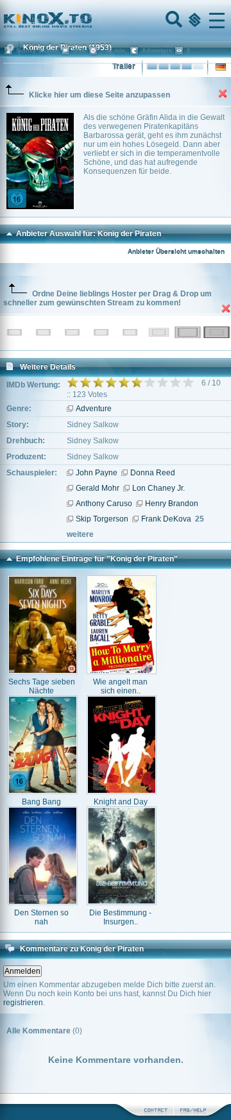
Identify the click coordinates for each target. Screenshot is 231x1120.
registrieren (23, 1002)
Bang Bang (41, 801)
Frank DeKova (166, 518)
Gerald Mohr (97, 488)
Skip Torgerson (102, 518)
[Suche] (172, 20)
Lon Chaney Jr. (158, 488)
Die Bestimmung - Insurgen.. (120, 917)
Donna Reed (152, 472)
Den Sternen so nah (41, 917)
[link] (115, 20)
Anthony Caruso (104, 503)
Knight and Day (121, 801)
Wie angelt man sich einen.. (120, 686)
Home (91, 20)
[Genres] (193, 20)
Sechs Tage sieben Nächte (41, 686)
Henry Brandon (171, 503)
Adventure (94, 408)
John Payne (96, 472)
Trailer (123, 66)
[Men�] (217, 20)
